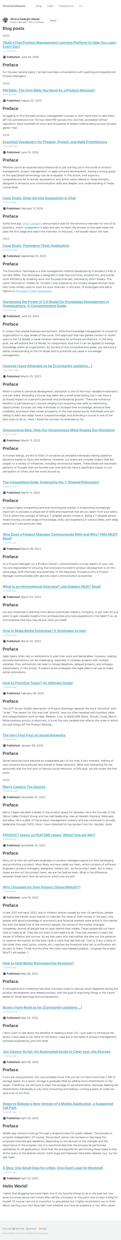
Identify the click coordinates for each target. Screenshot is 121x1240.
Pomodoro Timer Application (34, 291)
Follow (53, 20)
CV (81, 6)
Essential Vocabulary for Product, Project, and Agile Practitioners (55, 142)
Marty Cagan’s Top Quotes (24, 787)
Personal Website (14, 6)
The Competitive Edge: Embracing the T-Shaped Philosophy (51, 482)
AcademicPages (41, 1233)
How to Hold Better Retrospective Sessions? (38, 963)
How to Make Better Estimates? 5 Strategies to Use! (44, 631)
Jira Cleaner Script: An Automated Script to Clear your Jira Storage (56, 1052)
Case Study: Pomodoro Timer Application (36, 246)
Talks (50, 6)
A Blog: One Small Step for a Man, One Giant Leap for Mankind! (53, 1168)
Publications (66, 6)
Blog (39, 6)
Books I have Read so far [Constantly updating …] (42, 1007)
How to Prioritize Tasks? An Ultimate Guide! (38, 683)
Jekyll (29, 1233)
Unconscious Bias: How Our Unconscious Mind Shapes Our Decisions (59, 430)
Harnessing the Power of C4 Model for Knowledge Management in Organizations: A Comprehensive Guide (56, 304)
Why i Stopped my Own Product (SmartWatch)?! (42, 887)
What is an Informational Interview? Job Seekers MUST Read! (52, 586)
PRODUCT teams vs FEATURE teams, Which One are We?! (49, 835)
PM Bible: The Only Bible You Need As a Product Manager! (49, 90)
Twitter (19, 1229)
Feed (43, 1229)
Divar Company (32, 223)
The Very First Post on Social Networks (34, 735)
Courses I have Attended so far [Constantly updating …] (47, 366)
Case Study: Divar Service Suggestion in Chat (39, 198)
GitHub (32, 1229)
